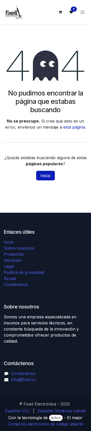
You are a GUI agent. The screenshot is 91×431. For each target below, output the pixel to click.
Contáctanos (16, 284)
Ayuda (10, 278)
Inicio (45, 175)
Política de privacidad (24, 272)
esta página (74, 127)
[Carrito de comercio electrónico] (60, 12)
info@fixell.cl (23, 379)
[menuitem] (17, 411)
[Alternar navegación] (82, 12)
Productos (14, 254)
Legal (9, 266)
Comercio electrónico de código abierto (45, 423)
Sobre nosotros (19, 248)
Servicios (12, 260)
